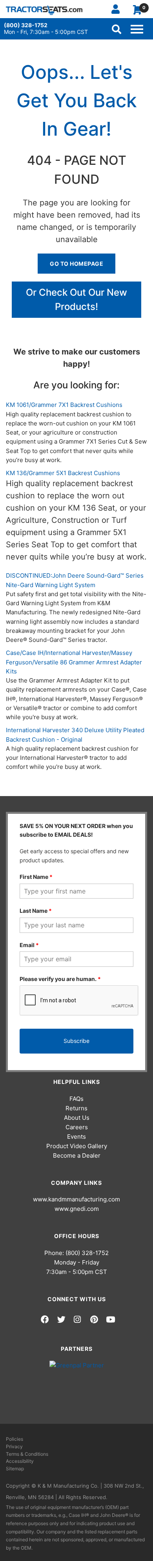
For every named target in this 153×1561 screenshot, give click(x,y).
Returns (76, 1108)
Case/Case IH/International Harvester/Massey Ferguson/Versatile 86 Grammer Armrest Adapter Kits (74, 662)
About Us (76, 1117)
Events (76, 1136)
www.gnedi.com (77, 1208)
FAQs (76, 1098)
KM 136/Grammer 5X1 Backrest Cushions (63, 473)
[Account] (118, 9)
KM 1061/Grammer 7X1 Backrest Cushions (64, 404)
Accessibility (20, 1461)
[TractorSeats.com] (44, 10)
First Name (36, 876)
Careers (77, 1127)
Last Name (36, 910)
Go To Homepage (76, 263)
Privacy (14, 1446)
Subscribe (76, 1040)
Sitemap (15, 1468)
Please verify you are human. (60, 978)
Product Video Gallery (76, 1146)
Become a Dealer (76, 1155)
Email (29, 945)
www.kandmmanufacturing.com (76, 1199)
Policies (14, 1439)
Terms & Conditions (27, 1454)
